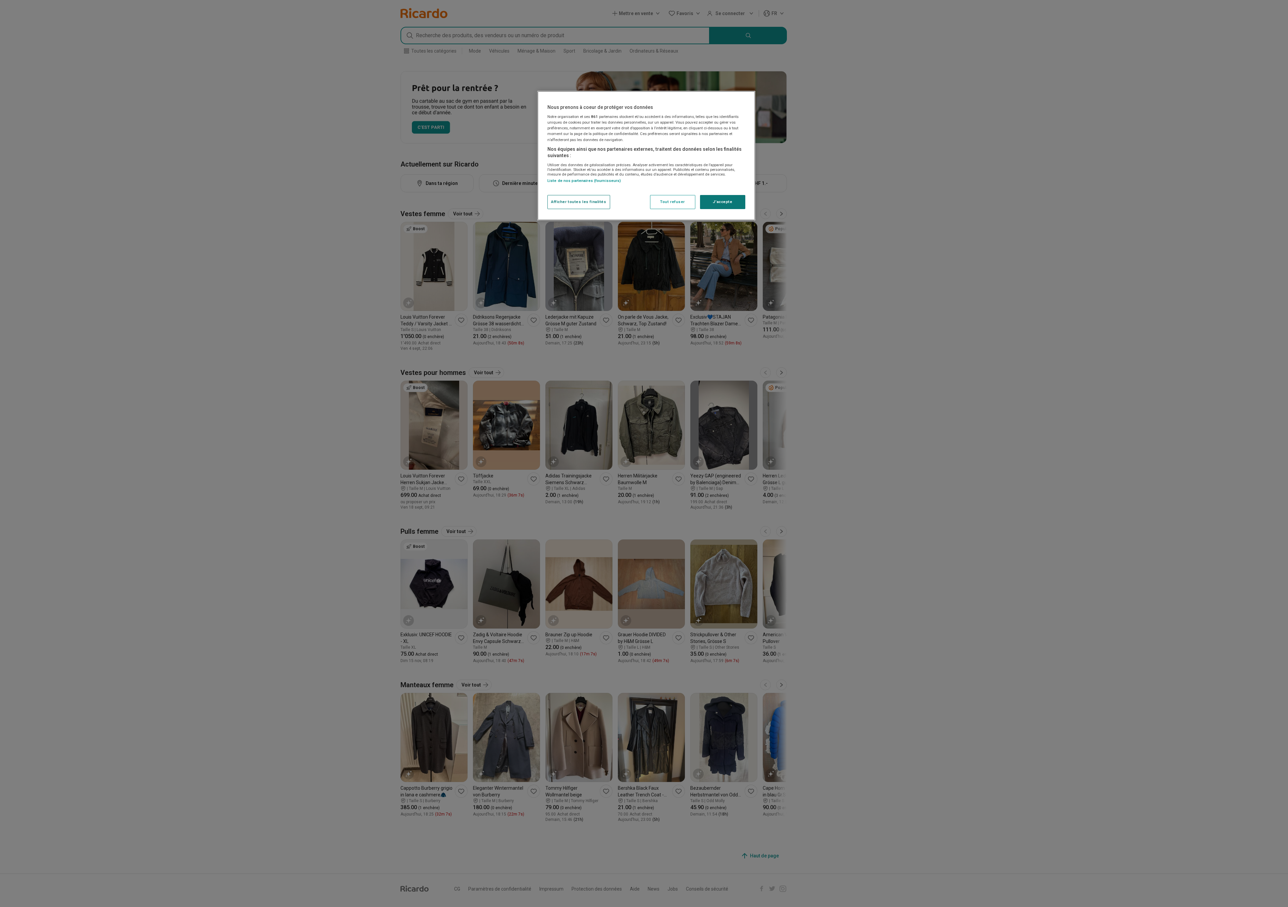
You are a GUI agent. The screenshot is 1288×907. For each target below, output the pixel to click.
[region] (646, 155)
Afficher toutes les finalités (578, 201)
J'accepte (722, 201)
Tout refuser (672, 201)
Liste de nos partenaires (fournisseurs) (584, 180)
